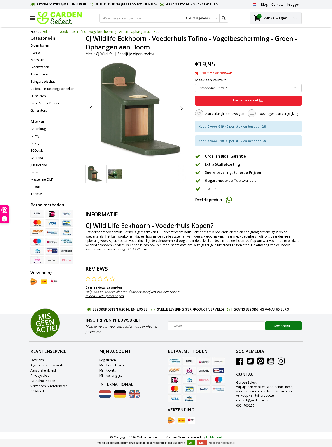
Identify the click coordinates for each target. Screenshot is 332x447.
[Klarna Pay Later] (66, 260)
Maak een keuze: (211, 80)
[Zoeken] (224, 18)
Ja (190, 443)
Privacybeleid (39, 375)
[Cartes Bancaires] (52, 260)
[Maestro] (37, 242)
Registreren (107, 360)
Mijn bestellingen (111, 365)
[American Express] (66, 242)
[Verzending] (33, 281)
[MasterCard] (37, 223)
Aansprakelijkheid (43, 370)
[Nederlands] (254, 4)
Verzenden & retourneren (49, 386)
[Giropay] (52, 251)
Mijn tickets (107, 370)
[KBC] (37, 251)
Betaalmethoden (42, 381)
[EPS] (37, 260)
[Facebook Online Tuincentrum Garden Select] (239, 362)
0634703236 (245, 405)
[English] (134, 396)
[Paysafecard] (52, 232)
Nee (201, 443)
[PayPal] (66, 214)
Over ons (37, 360)
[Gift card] (66, 251)
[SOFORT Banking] (37, 232)
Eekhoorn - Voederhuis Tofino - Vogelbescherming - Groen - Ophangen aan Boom (102, 31)
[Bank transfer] (37, 214)
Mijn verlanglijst (110, 375)
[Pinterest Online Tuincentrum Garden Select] (260, 362)
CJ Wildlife (104, 53)
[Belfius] (52, 242)
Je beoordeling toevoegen (104, 296)
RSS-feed (37, 391)
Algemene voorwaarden (47, 365)
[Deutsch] (120, 396)
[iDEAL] (52, 214)
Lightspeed (214, 437)
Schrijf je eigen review (136, 53)
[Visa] (52, 223)
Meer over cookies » (222, 443)
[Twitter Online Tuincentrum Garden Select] (250, 362)
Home (35, 31)
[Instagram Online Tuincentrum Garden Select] (281, 362)
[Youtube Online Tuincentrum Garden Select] (270, 362)
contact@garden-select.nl (254, 400)
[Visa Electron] (66, 232)
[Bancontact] (66, 223)
